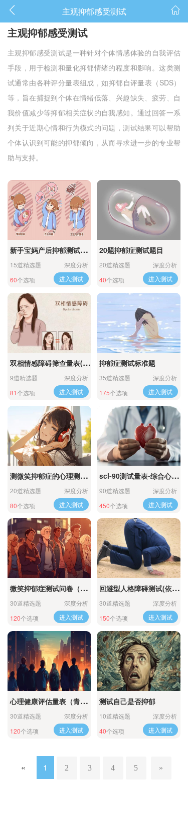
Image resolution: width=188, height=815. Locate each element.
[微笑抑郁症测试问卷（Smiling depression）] (49, 548)
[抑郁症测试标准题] (138, 323)
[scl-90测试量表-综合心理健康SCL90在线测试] (138, 436)
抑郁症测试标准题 (127, 363)
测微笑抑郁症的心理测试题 (52, 476)
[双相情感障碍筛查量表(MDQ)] (49, 323)
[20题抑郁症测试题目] (138, 210)
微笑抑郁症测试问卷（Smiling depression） (81, 588)
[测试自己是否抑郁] (138, 661)
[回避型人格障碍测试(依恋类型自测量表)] (138, 548)
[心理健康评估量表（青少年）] (49, 661)
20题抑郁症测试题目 (131, 250)
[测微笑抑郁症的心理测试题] (49, 436)
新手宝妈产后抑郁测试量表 (52, 250)
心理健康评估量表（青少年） (55, 701)
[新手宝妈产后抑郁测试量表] (49, 210)
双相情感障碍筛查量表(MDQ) (56, 363)
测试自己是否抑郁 (127, 701)
